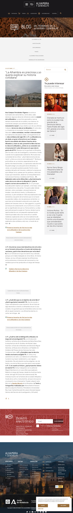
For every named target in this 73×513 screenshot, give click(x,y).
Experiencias (35, 467)
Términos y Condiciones (54, 425)
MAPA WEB (60, 461)
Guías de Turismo (23, 479)
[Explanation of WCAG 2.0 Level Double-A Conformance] (61, 486)
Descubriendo (37, 47)
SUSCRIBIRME (58, 421)
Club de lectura (36, 473)
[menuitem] (53, 13)
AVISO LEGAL (61, 464)
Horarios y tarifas (23, 469)
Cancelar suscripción (55, 428)
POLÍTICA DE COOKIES (61, 477)
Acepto (43, 506)
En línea (34, 471)
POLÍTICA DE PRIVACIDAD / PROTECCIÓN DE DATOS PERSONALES (62, 471)
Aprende (9, 474)
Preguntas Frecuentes (21, 472)
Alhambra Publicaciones (36, 55)
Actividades (35, 465)
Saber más (40, 509)
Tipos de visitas (23, 467)
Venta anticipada (23, 465)
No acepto (63, 506)
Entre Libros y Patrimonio (34, 476)
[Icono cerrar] (71, 497)
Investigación (36, 43)
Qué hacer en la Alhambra (10, 477)
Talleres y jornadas (36, 469)
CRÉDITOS (60, 481)
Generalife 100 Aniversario (36, 59)
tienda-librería (17, 383)
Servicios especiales (24, 477)
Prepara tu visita (23, 474)
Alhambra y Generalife (9, 465)
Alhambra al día (36, 39)
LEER (51, 135)
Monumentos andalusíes (9, 469)
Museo (36, 51)
